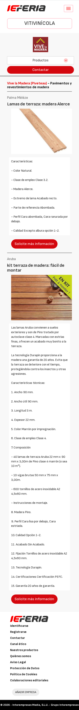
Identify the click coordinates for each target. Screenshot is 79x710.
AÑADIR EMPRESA (25, 692)
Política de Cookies (23, 674)
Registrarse (18, 632)
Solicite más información (34, 244)
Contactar (40, 70)
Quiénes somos (20, 656)
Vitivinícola (39, 23)
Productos (40, 60)
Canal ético (18, 644)
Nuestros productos (24, 650)
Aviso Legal (18, 662)
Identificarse (19, 626)
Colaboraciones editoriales (29, 680)
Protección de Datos (24, 668)
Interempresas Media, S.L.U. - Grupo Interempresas (45, 705)
